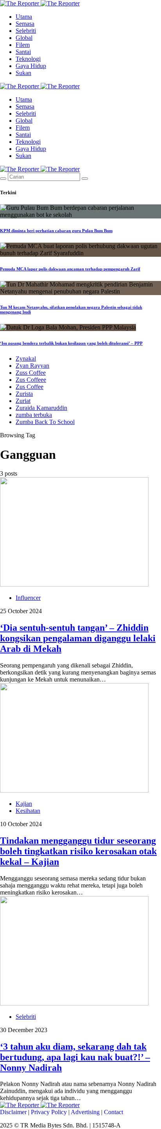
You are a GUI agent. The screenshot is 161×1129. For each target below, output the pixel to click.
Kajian (24, 803)
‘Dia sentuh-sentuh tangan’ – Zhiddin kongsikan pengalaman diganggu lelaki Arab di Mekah (78, 638)
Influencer (28, 597)
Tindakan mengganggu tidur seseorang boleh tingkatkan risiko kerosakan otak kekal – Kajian (78, 851)
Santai (23, 51)
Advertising (85, 1112)
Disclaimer (13, 1112)
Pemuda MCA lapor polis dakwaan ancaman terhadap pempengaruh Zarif (70, 269)
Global (24, 37)
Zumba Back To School (45, 422)
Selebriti (26, 30)
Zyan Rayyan (32, 365)
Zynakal (26, 358)
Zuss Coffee (31, 372)
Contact (113, 1112)
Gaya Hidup (31, 66)
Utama (24, 16)
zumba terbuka (34, 415)
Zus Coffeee (31, 379)
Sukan (23, 73)
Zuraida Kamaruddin (41, 407)
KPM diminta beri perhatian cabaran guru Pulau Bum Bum (56, 230)
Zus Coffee (29, 386)
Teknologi (28, 58)
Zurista (24, 393)
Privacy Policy (49, 1112)
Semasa (25, 23)
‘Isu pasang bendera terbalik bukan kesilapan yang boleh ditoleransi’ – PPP (71, 343)
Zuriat (23, 400)
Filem (23, 44)
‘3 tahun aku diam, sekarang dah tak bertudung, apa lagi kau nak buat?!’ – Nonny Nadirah (75, 1057)
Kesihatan (28, 810)
